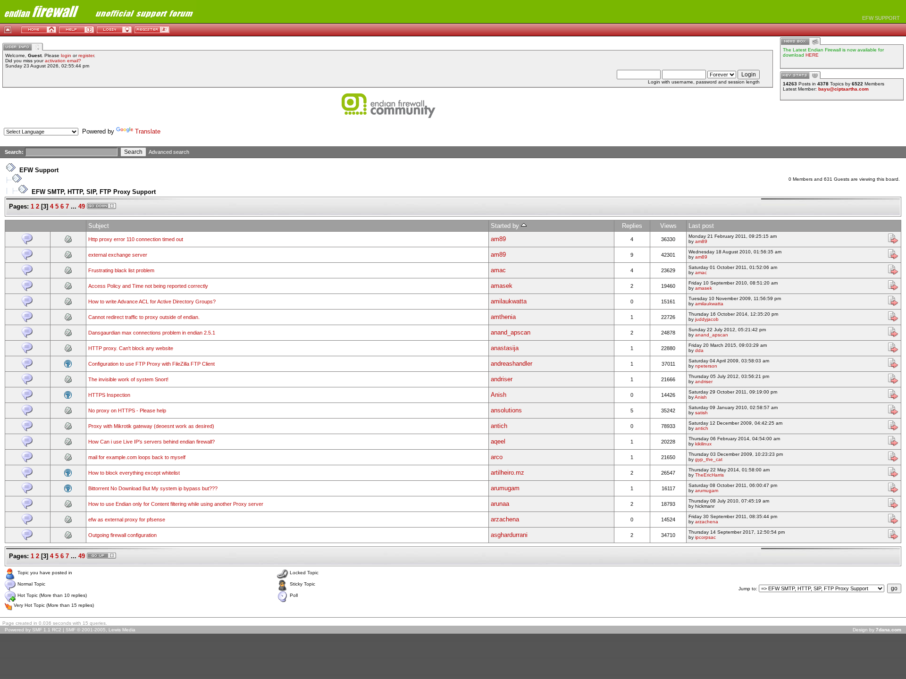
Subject (98, 225)
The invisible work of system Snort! (128, 379)
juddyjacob (707, 319)
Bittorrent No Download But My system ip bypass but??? (153, 488)
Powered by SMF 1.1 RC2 (33, 629)
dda (699, 350)
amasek (501, 285)
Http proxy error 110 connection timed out (135, 239)
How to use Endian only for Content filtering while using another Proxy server (175, 504)
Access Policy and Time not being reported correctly (148, 286)
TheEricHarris (709, 475)
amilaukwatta (509, 301)
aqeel (498, 441)
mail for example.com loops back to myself (136, 457)
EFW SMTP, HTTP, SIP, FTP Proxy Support (94, 191)
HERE (812, 55)
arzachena (505, 519)
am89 (498, 239)
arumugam (505, 488)
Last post (701, 225)
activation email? (63, 60)
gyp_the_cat (708, 459)
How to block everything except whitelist (134, 473)
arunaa (500, 503)
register (86, 55)
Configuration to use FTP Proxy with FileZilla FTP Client (151, 364)
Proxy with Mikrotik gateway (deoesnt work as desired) (151, 426)
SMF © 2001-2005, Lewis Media (100, 629)
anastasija (505, 348)
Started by (506, 225)
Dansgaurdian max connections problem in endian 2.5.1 (151, 332)
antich (499, 425)
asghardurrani (509, 534)
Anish (498, 394)
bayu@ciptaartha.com (843, 89)
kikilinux (703, 443)
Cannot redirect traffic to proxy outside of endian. (144, 317)
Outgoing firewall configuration (122, 535)
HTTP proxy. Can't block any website (130, 348)
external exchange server (117, 255)
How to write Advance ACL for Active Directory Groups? (152, 301)
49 (81, 206)
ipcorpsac (705, 537)
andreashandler (511, 363)
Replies (632, 225)
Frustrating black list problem (121, 270)
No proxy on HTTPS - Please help (127, 410)
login (66, 55)
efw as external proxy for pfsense (126, 519)
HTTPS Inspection (109, 395)
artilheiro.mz (507, 472)
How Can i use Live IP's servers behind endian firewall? (151, 441)
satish (701, 412)
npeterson (706, 366)
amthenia (503, 316)
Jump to (747, 588)
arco (497, 457)
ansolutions (506, 410)
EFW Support (39, 170)
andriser (501, 379)
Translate (147, 131)
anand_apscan (510, 332)
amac (498, 270)
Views (668, 225)
